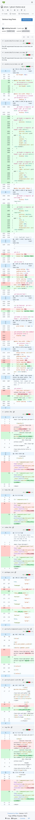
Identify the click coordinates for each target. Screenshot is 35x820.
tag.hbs (7, 727)
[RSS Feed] (3, 10)
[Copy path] (23, 41)
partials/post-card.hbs (13, 680)
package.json (9, 572)
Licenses (22, 818)
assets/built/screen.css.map (15, 52)
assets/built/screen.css (13, 41)
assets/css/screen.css (12, 64)
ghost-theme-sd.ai (17, 7)
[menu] (32, 37)
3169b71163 (10, 31)
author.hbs (8, 411)
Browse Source (27, 19)
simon (6, 7)
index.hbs (8, 527)
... (3, 23)
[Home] (3, 2)
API (29, 818)
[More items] (32, 14)
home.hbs (8, 490)
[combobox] (24, 37)
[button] (8, 10)
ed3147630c (25, 31)
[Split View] (28, 37)
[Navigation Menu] (32, 2)
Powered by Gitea (13, 813)
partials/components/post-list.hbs (17, 629)
